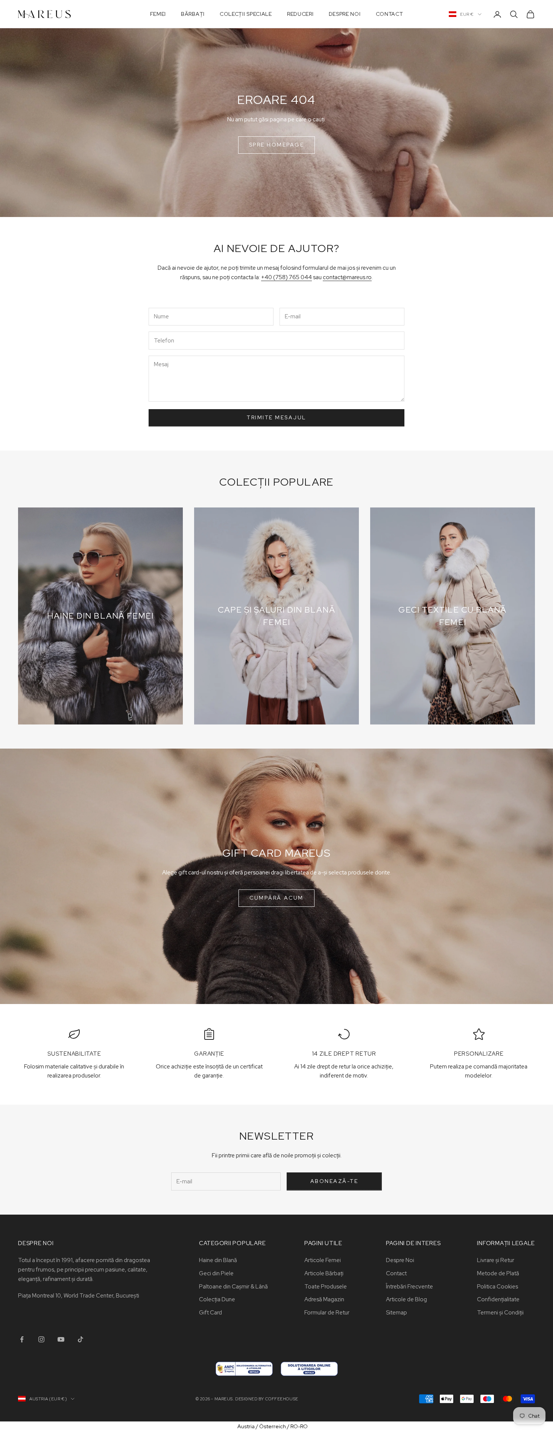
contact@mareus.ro (347, 277)
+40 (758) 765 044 (286, 277)
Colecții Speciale (246, 14)
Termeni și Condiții (500, 1312)
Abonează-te (334, 1181)
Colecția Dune (217, 1299)
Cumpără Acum (276, 897)
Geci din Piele (216, 1273)
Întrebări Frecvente (409, 1286)
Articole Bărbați (323, 1273)
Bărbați (193, 14)
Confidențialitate (498, 1299)
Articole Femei (322, 1260)
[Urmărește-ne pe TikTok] (80, 1339)
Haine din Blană (218, 1260)
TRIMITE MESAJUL (276, 417)
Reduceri (300, 14)
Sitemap (396, 1312)
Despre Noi (345, 14)
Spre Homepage (276, 144)
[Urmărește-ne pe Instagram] (41, 1339)
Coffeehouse (281, 1398)
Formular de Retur (326, 1312)
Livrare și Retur (495, 1260)
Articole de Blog (406, 1299)
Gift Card (210, 1312)
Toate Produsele (325, 1286)
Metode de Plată (498, 1273)
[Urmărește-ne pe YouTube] (61, 1339)
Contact (389, 14)
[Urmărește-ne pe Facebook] (22, 1339)
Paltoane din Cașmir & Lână (233, 1286)
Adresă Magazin (324, 1299)
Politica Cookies (497, 1286)
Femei (158, 14)
